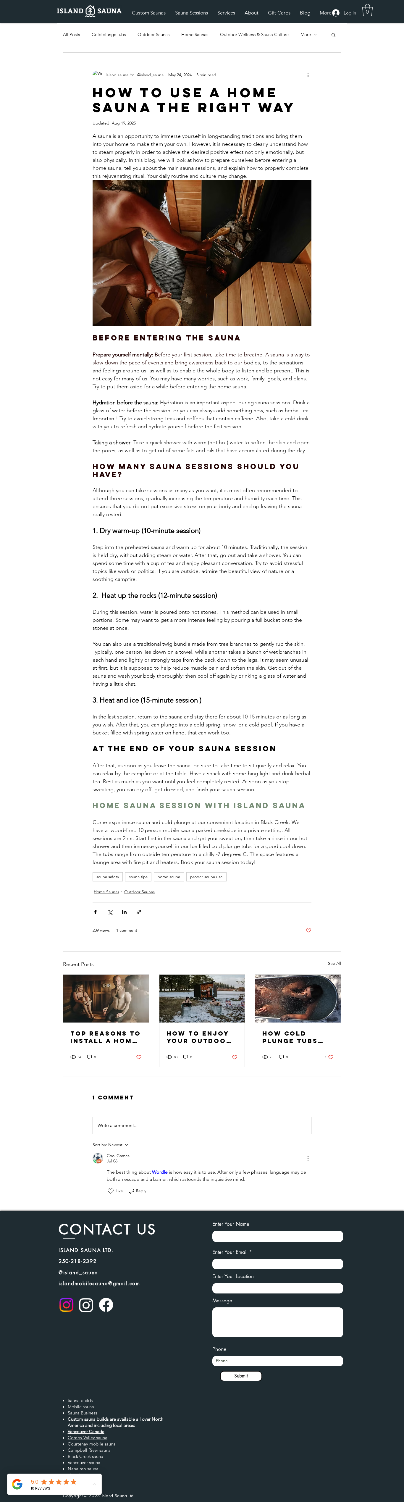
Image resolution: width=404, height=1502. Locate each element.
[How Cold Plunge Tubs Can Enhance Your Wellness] (298, 999)
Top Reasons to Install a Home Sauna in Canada (105, 1037)
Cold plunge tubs (109, 34)
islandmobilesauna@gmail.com (99, 1283)
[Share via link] (139, 912)
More (305, 34)
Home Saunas (194, 34)
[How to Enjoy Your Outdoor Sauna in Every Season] (202, 999)
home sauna (169, 876)
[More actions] (307, 75)
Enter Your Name (230, 1224)
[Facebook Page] (106, 1305)
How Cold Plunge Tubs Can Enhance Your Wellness (296, 1037)
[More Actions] (307, 1158)
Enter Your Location (233, 1276)
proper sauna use (206, 876)
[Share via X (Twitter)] (110, 912)
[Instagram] (86, 1305)
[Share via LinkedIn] (124, 912)
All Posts (71, 34)
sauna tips (138, 876)
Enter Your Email (230, 1252)
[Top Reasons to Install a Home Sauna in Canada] (106, 999)
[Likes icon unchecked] (110, 1191)
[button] (367, 10)
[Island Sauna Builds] (66, 1305)
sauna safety (107, 876)
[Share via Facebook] (95, 912)
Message (222, 1300)
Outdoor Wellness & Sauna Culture (254, 34)
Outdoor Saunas (153, 34)
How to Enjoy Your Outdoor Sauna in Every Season (200, 1037)
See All (334, 963)
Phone (219, 1349)
